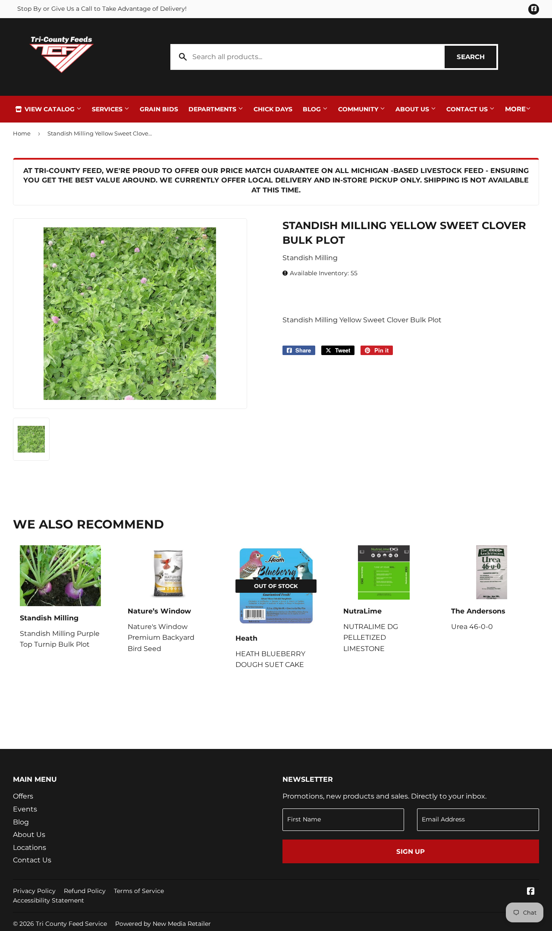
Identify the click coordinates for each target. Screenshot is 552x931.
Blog (313, 109)
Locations (29, 847)
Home (22, 133)
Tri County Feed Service (71, 923)
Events (25, 809)
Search (476, 57)
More (515, 109)
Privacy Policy (34, 890)
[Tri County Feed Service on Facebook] (531, 892)
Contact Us (467, 109)
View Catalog (49, 109)
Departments (213, 109)
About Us (413, 109)
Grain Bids (159, 109)
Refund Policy (85, 890)
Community (359, 109)
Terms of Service (139, 890)
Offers (23, 796)
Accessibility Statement (48, 900)
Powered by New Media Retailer (163, 923)
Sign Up (410, 851)
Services (108, 109)
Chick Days (273, 109)
